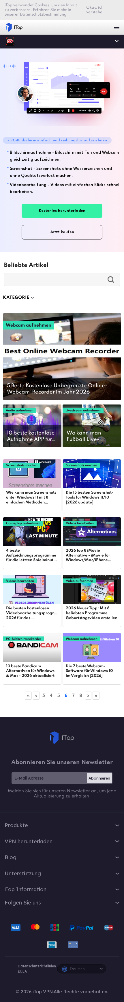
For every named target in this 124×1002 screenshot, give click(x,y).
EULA (22, 971)
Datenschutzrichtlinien (37, 966)
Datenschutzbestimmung (43, 14)
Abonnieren (99, 778)
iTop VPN (14, 27)
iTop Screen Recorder (10, 41)
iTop (62, 737)
